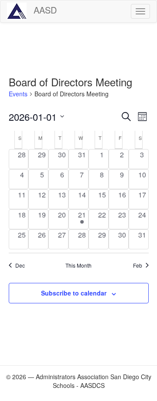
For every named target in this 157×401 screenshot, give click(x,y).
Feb (137, 265)
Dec (20, 265)
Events (18, 94)
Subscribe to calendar (73, 293)
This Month (78, 265)
